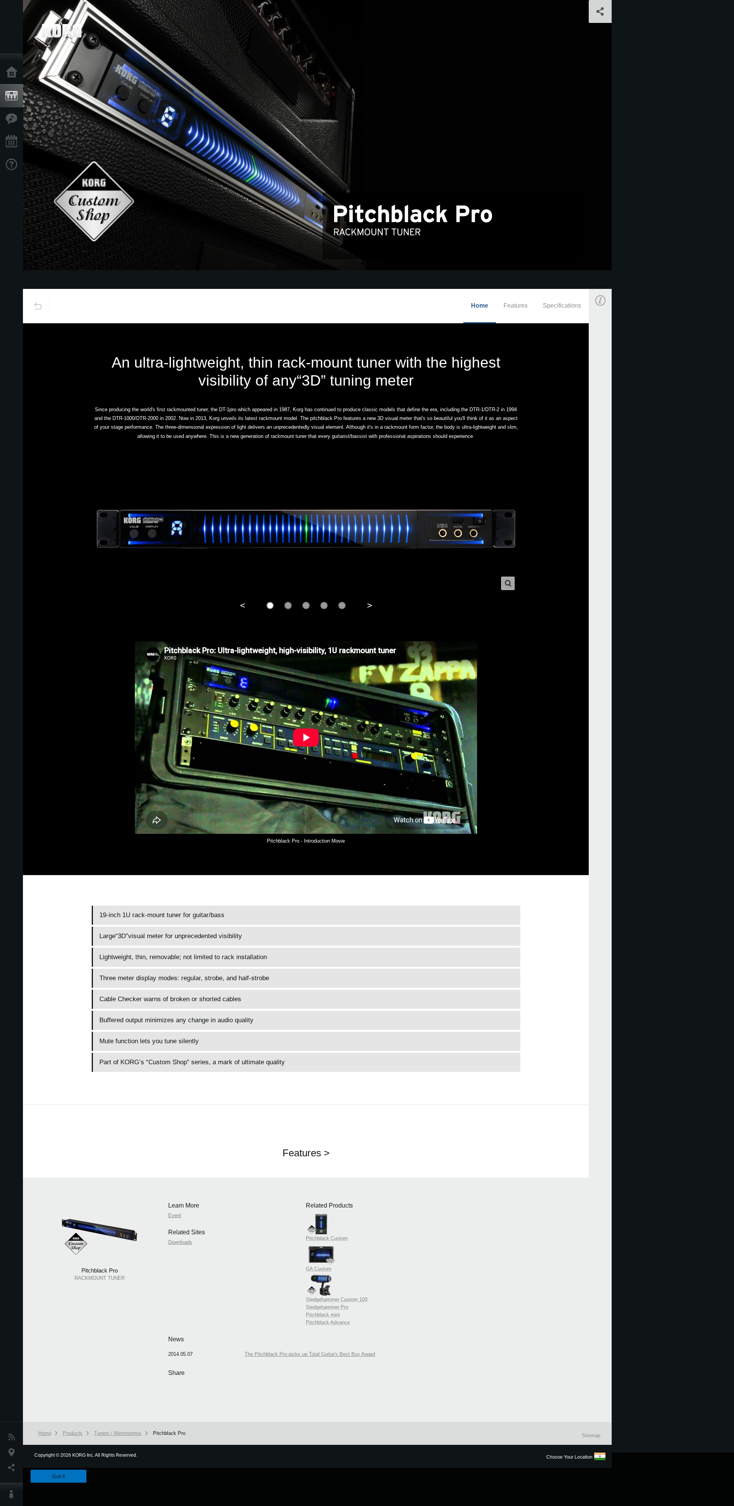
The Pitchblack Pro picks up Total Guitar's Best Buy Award (310, 1354)
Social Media (13, 1467)
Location (13, 1452)
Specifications (562, 305)
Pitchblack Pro (169, 1433)
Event (606, 435)
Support (13, 164)
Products (13, 95)
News (13, 1437)
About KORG (13, 1494)
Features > (306, 1153)
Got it (58, 1476)
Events (13, 141)
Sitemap (591, 1435)
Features (13, 118)
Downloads (180, 1242)
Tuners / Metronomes (117, 1433)
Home (13, 72)
